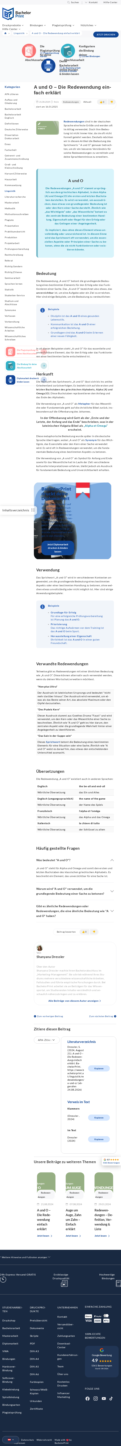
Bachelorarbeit (13, 109)
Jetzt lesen (43, 1235)
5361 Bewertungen (102, 1365)
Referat (9, 260)
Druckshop (8, 1320)
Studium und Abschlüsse (12, 303)
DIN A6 (34, 1374)
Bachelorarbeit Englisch (13, 116)
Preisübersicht (38, 1320)
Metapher (84, 403)
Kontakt (93, 2)
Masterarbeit (12, 202)
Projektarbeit (12, 243)
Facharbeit (11, 150)
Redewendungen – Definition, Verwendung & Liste (104, 1219)
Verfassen (10, 316)
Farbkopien (37, 1381)
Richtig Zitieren (13, 272)
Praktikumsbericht (15, 231)
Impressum (19, 1443)
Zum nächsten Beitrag (101, 1016)
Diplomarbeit (10, 1343)
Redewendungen (71, 102)
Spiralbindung (10, 1397)
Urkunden (36, 1400)
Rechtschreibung (14, 254)
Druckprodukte (11, 25)
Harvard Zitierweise (16, 173)
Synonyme (10, 310)
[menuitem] (9, 1440)
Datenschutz (27, 1440)
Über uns (62, 1374)
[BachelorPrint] (16, 19)
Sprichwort (53, 741)
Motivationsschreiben (17, 214)
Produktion (11, 237)
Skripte (34, 1335)
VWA (5, 1351)
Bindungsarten (11, 1404)
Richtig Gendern (14, 266)
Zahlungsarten (66, 1335)
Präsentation (12, 225)
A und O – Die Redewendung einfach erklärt (44, 1219)
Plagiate (9, 220)
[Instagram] (95, 1398)
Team (60, 1366)
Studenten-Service (15, 295)
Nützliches (87, 25)
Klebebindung (10, 1389)
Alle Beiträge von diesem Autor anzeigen (73, 1000)
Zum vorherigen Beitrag (50, 1016)
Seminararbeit (12, 278)
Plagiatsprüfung (61, 25)
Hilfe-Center (111, 2)
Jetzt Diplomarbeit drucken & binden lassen (57, 548)
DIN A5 (34, 1366)
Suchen (75, 2)
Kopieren (99, 1068)
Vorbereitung (12, 321)
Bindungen (36, 25)
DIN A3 (34, 1351)
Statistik (9, 289)
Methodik (10, 208)
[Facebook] (87, 1398)
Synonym (91, 439)
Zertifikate (36, 1408)
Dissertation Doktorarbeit (12, 137)
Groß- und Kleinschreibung (14, 166)
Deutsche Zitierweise (16, 129)
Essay (8, 144)
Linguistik (10, 191)
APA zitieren (12, 94)
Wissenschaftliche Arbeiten (15, 329)
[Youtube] (103, 1398)
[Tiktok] (111, 1398)
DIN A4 (34, 1358)
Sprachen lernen (14, 283)
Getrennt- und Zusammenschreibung (17, 157)
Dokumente (37, 1328)
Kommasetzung (13, 185)
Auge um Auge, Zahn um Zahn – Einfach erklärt (73, 1219)
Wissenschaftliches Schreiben (15, 338)
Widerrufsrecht (44, 1440)
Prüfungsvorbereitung (17, 249)
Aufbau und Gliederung (11, 101)
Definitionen (12, 123)
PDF (32, 1343)
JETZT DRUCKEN (106, 34)
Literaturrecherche (15, 196)
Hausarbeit (11, 179)
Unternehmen (67, 1307)
